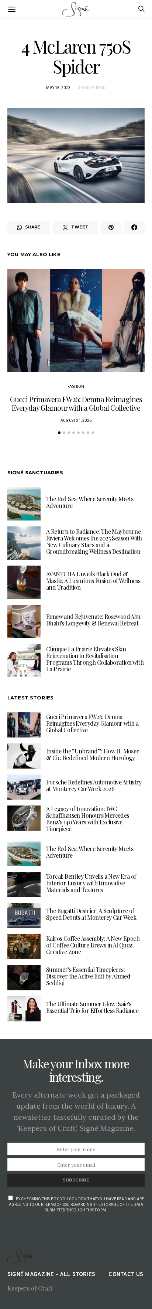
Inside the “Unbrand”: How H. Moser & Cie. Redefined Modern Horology (92, 754)
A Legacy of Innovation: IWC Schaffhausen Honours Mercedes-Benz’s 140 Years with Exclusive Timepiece (89, 818)
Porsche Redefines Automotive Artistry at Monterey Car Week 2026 (94, 785)
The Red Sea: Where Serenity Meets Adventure (89, 502)
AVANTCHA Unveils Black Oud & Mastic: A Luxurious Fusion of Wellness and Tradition (93, 580)
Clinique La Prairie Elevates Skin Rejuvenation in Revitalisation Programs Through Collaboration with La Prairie (95, 659)
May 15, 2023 (58, 88)
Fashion (76, 386)
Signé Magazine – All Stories (51, 1274)
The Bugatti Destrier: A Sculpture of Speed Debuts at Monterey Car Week (91, 914)
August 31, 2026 (76, 420)
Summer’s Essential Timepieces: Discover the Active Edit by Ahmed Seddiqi (88, 976)
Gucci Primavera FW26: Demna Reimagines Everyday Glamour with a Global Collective (76, 403)
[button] (59, 432)
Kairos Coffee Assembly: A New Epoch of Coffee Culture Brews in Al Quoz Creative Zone (92, 945)
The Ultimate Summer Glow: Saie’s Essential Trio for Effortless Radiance (92, 1007)
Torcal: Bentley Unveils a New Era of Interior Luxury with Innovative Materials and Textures (91, 882)
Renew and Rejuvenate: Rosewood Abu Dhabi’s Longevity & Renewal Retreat (93, 620)
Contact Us (125, 1274)
